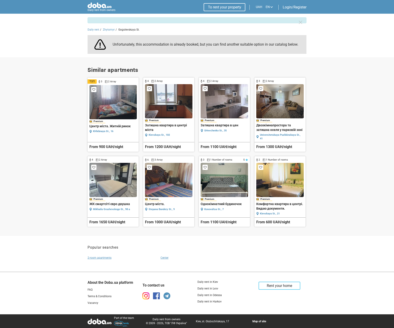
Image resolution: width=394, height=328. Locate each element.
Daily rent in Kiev (207, 282)
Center (164, 257)
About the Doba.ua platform (110, 282)
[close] (300, 22)
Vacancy (93, 303)
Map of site (259, 321)
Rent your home (279, 286)
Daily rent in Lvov (207, 288)
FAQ (90, 289)
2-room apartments (99, 257)
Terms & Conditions (99, 296)
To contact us (153, 285)
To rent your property (224, 7)
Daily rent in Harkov (209, 301)
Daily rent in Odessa (209, 295)
